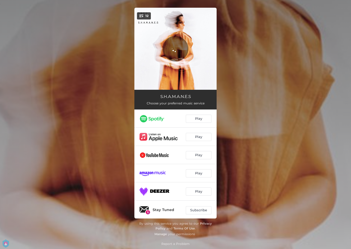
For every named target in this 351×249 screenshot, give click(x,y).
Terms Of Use (184, 228)
